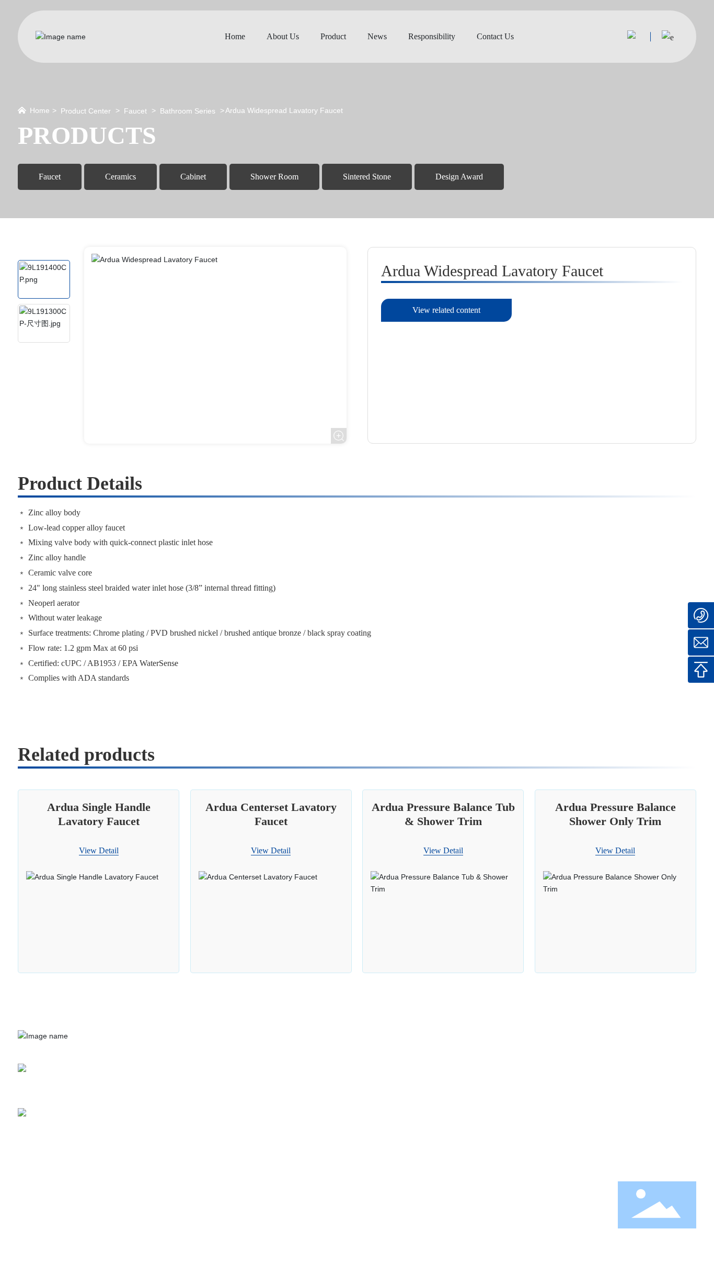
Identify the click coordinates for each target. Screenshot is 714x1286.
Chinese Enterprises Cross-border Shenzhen (632, 1272)
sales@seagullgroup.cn (87, 1124)
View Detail (99, 850)
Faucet (135, 111)
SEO (496, 1272)
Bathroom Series (187, 111)
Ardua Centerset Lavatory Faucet (271, 813)
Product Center (86, 111)
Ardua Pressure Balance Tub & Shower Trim (443, 813)
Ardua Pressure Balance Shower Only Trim (615, 813)
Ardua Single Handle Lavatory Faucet (99, 813)
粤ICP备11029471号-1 (344, 1272)
